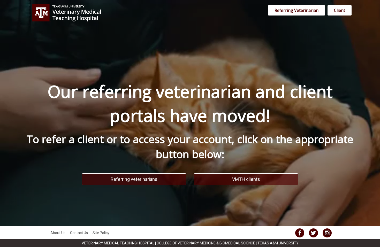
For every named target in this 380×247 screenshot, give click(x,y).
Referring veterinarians (134, 179)
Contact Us (79, 233)
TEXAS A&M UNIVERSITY (278, 243)
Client (339, 10)
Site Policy (101, 233)
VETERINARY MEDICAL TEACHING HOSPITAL (118, 243)
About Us (57, 233)
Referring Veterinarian (296, 10)
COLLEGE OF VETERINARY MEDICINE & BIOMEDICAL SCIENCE (206, 243)
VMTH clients (246, 179)
